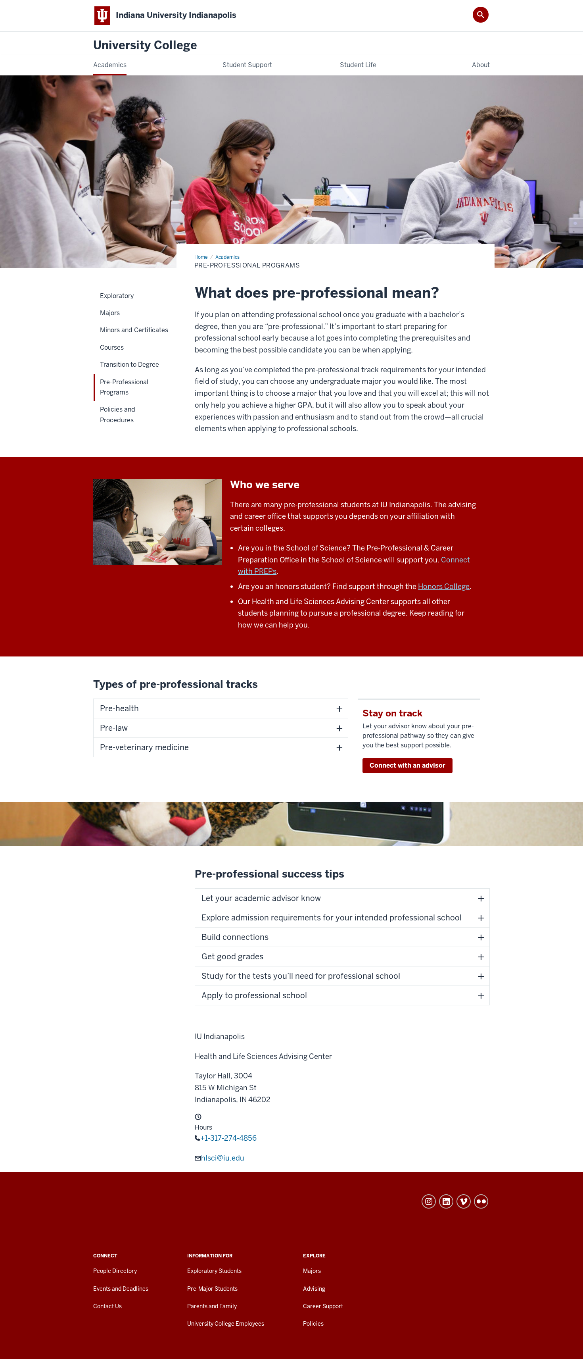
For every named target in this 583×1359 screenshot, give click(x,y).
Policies (313, 1323)
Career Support (323, 1306)
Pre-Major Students (212, 1288)
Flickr (481, 1201)
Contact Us (107, 1306)
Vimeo (463, 1201)
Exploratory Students (214, 1270)
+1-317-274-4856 (228, 1138)
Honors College (444, 586)
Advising (314, 1288)
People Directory (115, 1270)
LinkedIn (446, 1201)
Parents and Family (212, 1306)
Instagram (429, 1201)
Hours (203, 1127)
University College (145, 45)
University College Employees (225, 1323)
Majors (312, 1270)
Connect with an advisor (407, 765)
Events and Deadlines (120, 1288)
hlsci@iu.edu (222, 1158)
